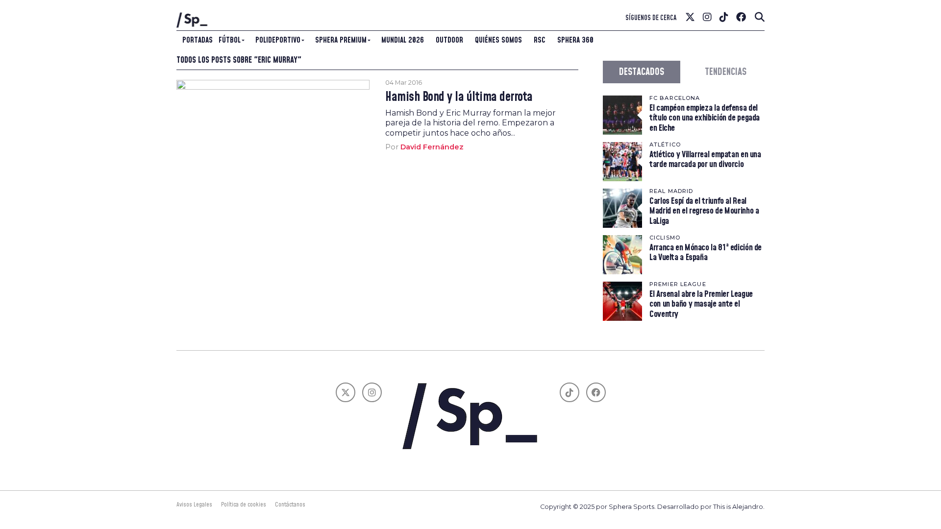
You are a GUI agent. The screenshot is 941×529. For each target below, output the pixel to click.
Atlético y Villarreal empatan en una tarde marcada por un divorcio (705, 159)
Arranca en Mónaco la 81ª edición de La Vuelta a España (705, 252)
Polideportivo (277, 40)
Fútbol (230, 40)
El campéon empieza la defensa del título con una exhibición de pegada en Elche (704, 118)
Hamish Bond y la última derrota (458, 97)
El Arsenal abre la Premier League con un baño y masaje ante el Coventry (701, 304)
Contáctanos (290, 504)
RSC (539, 40)
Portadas (197, 40)
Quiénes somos (498, 40)
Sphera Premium (341, 40)
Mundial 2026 (402, 40)
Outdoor (449, 40)
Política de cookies (243, 504)
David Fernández (432, 147)
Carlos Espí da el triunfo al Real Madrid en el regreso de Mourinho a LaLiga (704, 211)
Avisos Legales (194, 504)
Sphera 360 (575, 40)
